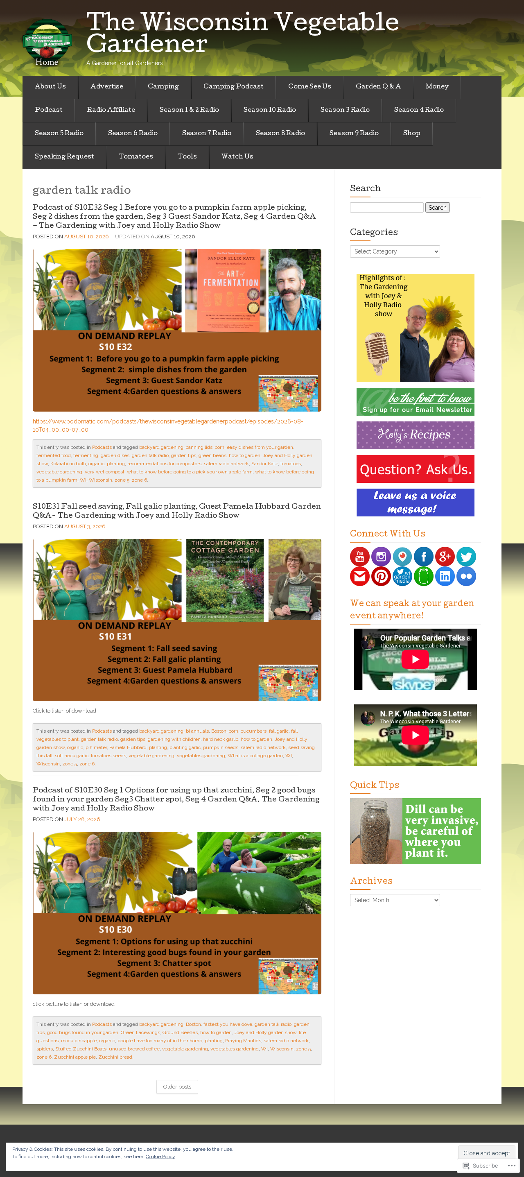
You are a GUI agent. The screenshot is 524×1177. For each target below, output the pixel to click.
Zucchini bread (115, 1057)
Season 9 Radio (354, 134)
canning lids (199, 447)
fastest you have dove (227, 1024)
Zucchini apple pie (75, 1057)
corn (219, 447)
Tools (187, 157)
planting (116, 463)
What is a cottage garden (255, 755)
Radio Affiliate (111, 110)
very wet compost (104, 472)
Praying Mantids (243, 1040)
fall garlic (279, 731)
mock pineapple (79, 1040)
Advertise (106, 87)
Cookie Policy (160, 1156)
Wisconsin (100, 480)
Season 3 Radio (345, 110)
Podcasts (102, 447)
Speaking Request (64, 157)
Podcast (49, 110)
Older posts (177, 1087)
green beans (212, 455)
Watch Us (237, 157)
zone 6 (139, 480)
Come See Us (309, 87)
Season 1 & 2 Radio (189, 110)
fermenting (85, 455)
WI (83, 480)
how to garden (244, 455)
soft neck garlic (71, 755)
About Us (50, 87)
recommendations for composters (164, 463)
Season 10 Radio (270, 110)
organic (96, 463)
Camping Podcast (233, 87)
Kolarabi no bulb (68, 463)
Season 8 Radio (280, 134)
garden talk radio (150, 455)
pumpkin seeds (220, 747)
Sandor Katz (264, 463)
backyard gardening (161, 447)
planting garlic (185, 747)
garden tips (183, 455)
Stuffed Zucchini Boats (80, 1049)
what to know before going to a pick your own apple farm (190, 472)
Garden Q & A (378, 87)
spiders (44, 1049)
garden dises (115, 455)
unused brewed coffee (134, 1049)
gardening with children (174, 739)
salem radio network (226, 463)
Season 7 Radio (206, 134)
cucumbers (254, 731)
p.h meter (96, 747)
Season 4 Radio (419, 110)
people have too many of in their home (159, 1040)
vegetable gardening (59, 472)
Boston (218, 731)
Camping (163, 87)
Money (437, 87)
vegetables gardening (201, 755)
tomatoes (290, 463)
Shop (411, 134)
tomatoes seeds (108, 755)
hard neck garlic (220, 739)
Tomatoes (136, 157)
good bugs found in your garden (82, 1032)
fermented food (53, 455)
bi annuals (197, 731)
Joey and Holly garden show (265, 1032)
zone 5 (122, 480)
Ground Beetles (180, 1032)
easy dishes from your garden (260, 447)
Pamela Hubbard (128, 747)
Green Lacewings (140, 1032)
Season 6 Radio (133, 134)
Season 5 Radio (59, 134)
